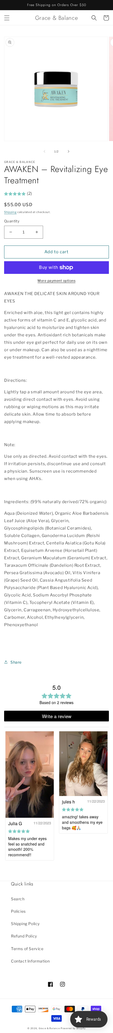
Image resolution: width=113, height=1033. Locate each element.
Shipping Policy (25, 923)
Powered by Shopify (73, 1028)
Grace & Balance (50, 1028)
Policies (18, 911)
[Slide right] (69, 151)
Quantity (11, 221)
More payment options (56, 281)
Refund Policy (24, 936)
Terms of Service (27, 948)
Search (18, 898)
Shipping (10, 212)
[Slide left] (44, 151)
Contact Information (30, 961)
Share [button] (16, 662)
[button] (7, 18)
